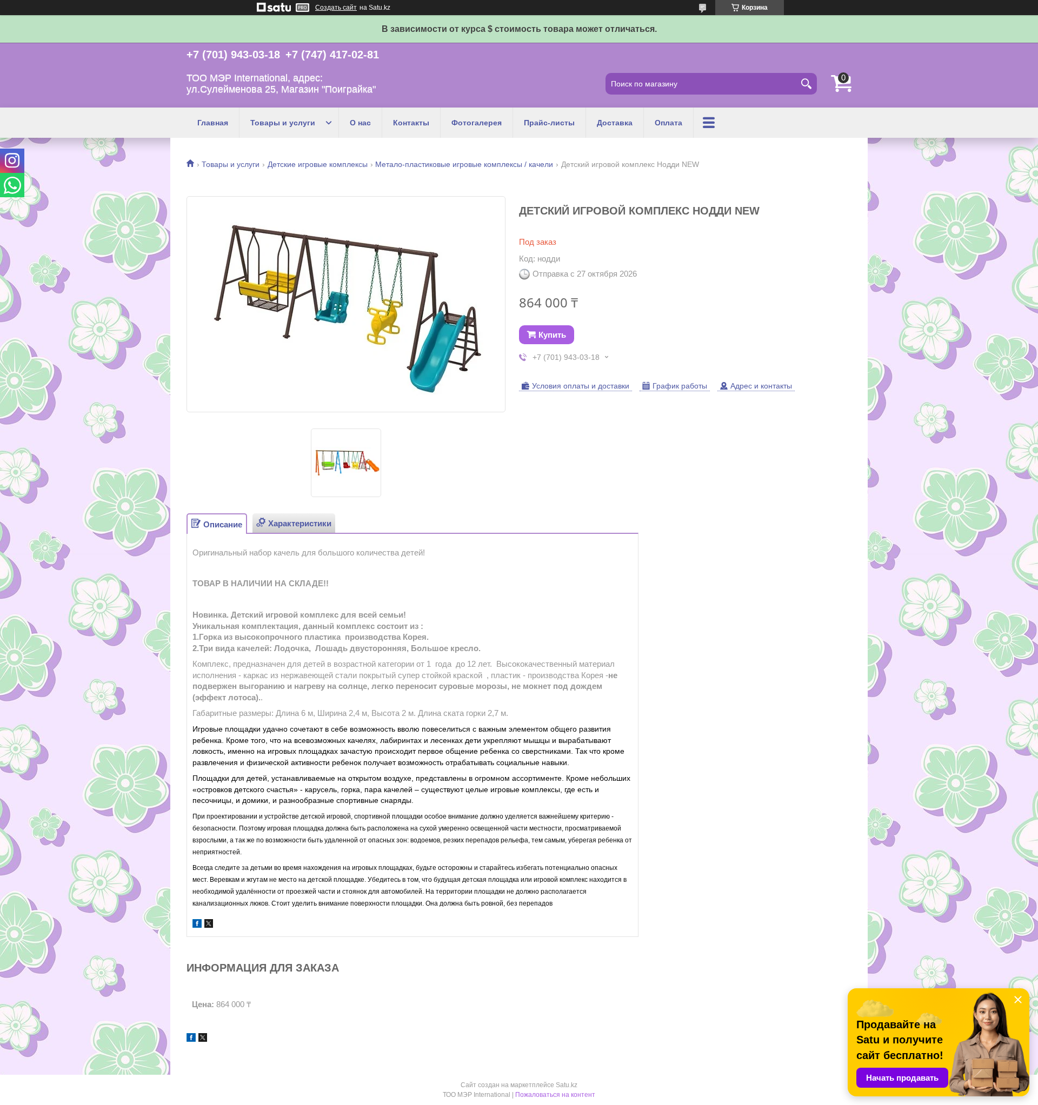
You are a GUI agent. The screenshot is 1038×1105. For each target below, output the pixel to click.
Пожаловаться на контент (555, 1095)
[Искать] (806, 84)
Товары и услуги (282, 122)
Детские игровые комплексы (318, 164)
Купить (552, 334)
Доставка (615, 122)
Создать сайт (336, 7)
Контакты (411, 122)
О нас (360, 122)
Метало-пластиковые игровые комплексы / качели (464, 164)
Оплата (668, 122)
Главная (212, 122)
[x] (208, 924)
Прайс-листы (549, 122)
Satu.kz (566, 1085)
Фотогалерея (476, 122)
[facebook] (197, 924)
